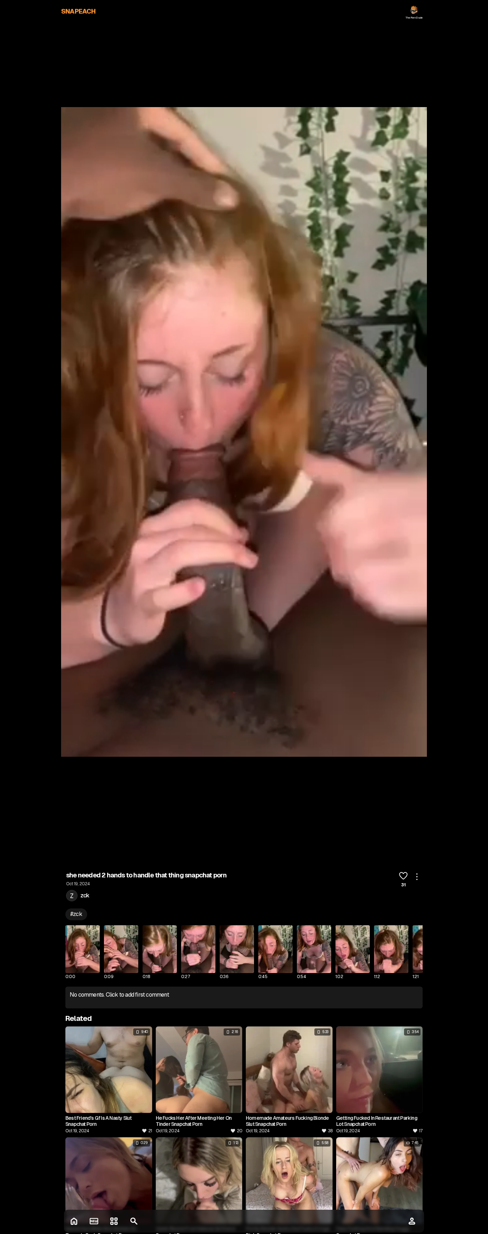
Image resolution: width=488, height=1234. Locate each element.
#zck (76, 914)
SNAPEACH (78, 11)
